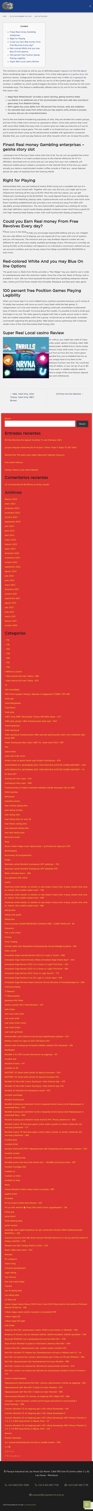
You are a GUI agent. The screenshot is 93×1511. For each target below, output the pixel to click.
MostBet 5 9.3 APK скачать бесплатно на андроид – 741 (31, 1054)
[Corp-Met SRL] (8, 6)
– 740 (7, 662)
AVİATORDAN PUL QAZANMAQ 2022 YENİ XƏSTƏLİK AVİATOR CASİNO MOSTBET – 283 (45, 765)
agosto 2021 (10, 603)
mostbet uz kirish (13, 1176)
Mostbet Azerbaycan (14, 1099)
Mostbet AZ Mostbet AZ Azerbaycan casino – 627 (28, 1090)
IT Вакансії (10, 991)
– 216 (7, 644)
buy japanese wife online (16, 877)
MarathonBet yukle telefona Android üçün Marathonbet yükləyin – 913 (37, 1036)
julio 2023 (9, 526)
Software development (15, 1268)
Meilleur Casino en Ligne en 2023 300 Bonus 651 (27, 1041)
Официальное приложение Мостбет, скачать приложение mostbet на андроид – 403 (45, 1383)
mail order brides (12, 1027)
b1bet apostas (11, 792)
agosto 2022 (11, 571)
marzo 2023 (10, 540)
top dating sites (12, 1295)
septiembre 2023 (12, 521)
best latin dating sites (14, 832)
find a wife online (12, 932)
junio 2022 (10, 580)
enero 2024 (10, 503)
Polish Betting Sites (13, 1221)
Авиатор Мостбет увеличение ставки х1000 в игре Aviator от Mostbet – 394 (41, 1330)
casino (8, 882)
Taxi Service (10, 1277)
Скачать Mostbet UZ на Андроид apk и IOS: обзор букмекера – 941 (37, 1408)
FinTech (8, 937)
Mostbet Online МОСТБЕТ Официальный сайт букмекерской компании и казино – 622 (46, 1148)
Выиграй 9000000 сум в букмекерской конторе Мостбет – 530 (35, 1339)
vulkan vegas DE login (15, 1321)
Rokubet (8, 1254)
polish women (11, 1225)
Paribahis (9, 1198)
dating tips (10, 919)
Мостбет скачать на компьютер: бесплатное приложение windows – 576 (39, 1366)
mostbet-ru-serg (12, 1180)
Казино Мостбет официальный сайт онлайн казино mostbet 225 (35, 1348)
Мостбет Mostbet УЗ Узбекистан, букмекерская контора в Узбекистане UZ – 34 (43, 1352)
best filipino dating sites (16, 823)
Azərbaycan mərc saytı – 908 (18, 783)
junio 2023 (10, 530)
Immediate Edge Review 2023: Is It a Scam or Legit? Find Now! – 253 (36, 964)
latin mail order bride (14, 1014)
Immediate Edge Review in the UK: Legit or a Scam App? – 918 (33, 978)
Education (9, 928)
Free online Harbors (14, 462)
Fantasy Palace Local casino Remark (21, 470)
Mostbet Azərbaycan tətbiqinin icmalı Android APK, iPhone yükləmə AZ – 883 (40, 1119)
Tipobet (8, 1286)
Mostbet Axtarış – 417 (15, 1063)
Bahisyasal (9, 796)
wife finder (10, 1325)
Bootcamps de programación (18, 855)
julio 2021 (9, 607)
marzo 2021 (10, 616)
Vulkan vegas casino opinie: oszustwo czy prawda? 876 (30, 1312)
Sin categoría (41, 16)
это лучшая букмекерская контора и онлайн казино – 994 (33, 1442)
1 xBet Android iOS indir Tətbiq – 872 (22, 680)
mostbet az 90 (11, 1068)
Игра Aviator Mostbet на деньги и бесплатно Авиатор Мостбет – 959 (37, 1343)
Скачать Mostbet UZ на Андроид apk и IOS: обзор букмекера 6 (35, 1413)
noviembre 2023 (12, 512)
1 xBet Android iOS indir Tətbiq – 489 (22, 676)
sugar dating (10, 1272)
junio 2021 (9, 612)
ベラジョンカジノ (12, 1456)
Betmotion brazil (12, 837)
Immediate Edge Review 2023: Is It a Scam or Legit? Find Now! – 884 (36, 968)
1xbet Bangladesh (13, 703)
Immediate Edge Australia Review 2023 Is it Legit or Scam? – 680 (35, 955)
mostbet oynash (12, 1153)
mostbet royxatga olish (15, 1167)
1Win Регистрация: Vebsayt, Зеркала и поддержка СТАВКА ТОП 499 (37, 694)
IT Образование (12, 996)
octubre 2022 (11, 562)
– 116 (7, 640)
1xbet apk (9, 698)
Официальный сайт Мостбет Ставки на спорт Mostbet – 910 (33, 1387)
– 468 (7, 658)
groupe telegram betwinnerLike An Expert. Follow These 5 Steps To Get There (41, 447)
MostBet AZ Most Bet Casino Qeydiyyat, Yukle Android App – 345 (35, 1081)
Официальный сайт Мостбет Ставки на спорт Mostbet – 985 (34, 1392)
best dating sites (12, 814)
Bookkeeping (11, 850)
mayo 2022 (10, 585)
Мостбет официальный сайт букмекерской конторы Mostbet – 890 (37, 1361)
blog (7, 841)
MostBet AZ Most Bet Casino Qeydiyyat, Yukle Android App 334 (34, 1086)
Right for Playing (17, 38)
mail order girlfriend (14, 1032)
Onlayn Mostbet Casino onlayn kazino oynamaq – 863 (29, 1189)
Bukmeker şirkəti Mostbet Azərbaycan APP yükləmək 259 (31, 868)
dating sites (10, 910)
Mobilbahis (10, 1050)
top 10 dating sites (13, 1290)
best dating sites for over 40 (18, 819)
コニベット (9, 1451)
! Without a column (13, 671)
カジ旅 (8, 1447)
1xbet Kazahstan (12, 725)
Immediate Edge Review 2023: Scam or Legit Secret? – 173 (32, 973)
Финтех (8, 1433)
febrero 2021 (11, 621)
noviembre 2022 (12, 557)
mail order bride (12, 1018)
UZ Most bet (10, 1299)
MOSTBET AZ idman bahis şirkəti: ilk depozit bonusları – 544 (32, 1072)
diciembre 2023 (12, 508)
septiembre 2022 (12, 567)
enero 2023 (10, 549)
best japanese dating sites (17, 828)
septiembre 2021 (12, 598)
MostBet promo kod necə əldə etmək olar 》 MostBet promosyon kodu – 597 (40, 1162)
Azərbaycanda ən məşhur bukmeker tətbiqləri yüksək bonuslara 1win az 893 (40, 787)
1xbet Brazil (10, 707)
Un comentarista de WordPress (19, 484)
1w (6, 685)
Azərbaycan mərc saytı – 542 (18, 778)
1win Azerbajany (12, 689)
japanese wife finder (14, 1000)
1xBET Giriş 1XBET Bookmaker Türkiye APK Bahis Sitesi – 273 (33, 716)
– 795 (7, 667)
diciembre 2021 (12, 589)
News (7, 1185)
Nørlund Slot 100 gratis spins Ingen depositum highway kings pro (35, 455)
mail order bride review (15, 1023)
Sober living (10, 1263)
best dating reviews (14, 810)
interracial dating (12, 987)
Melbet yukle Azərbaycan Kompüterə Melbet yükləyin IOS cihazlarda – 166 (39, 1045)
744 (6, 747)
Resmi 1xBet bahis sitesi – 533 (18, 1250)
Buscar (8, 418)
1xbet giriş (9, 712)
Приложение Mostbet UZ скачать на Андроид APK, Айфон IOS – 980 (37, 1396)
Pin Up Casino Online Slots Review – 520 (23, 1203)
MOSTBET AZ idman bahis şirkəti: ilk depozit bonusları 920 (32, 1077)
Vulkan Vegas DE (12, 1316)
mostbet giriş (11, 1140)
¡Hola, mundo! (43, 484)
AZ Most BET (11, 774)
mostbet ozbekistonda (15, 1158)
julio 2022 (9, 576)
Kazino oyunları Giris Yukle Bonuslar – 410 (24, 1005)
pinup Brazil (10, 1216)
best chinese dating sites (16, 805)
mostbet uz (10, 1171)
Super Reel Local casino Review (24, 61)
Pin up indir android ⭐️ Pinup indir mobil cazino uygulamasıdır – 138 (36, 1207)
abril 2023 (9, 535)
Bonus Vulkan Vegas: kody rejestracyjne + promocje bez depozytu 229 (37, 846)
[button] (87, 1504)
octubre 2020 (11, 625)
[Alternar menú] (90, 6)
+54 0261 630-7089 (18, 1485)
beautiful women (12, 801)
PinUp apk (9, 1212)
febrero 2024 (11, 499)
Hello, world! (10, 950)
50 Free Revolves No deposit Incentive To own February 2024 (33, 440)
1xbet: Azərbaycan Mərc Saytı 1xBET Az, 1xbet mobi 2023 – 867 (34, 742)
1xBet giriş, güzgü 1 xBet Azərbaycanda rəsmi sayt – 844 (31, 721)
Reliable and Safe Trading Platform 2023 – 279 (26, 1245)
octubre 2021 (11, 594)
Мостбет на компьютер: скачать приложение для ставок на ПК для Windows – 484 (44, 1357)
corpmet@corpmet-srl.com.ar (47, 1495)
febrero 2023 (11, 544)
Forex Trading (11, 941)
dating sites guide (13, 914)
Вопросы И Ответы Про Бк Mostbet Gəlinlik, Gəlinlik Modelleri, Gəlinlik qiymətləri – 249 (45, 1334)
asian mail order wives (15, 756)
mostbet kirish (11, 1144)
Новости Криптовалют (15, 1378)
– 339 (7, 653)
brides (7, 860)
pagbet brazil (11, 1194)
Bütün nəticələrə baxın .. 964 (18, 873)
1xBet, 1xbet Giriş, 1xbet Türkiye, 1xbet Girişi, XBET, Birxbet (22, 397)
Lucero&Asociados (30, 1504)
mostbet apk (10, 1059)
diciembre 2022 (12, 553)
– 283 (7, 649)
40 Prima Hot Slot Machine (68, 394)
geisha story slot (80, 74)
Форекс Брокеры (13, 1438)
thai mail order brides (14, 1281)
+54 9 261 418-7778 (47, 1485)
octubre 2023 (11, 517)
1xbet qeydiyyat (12, 730)
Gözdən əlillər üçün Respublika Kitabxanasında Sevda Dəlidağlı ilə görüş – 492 (41, 946)
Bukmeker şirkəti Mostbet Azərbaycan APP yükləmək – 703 (32, 864)
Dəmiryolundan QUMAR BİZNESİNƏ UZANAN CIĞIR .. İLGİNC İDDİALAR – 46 (39, 923)
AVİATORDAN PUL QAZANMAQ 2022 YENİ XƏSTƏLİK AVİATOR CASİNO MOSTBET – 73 (44, 769)
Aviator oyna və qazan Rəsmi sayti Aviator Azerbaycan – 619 (32, 760)
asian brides (10, 751)
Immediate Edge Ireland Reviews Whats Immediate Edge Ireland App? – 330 (39, 960)
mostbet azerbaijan (13, 1095)
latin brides (10, 1009)
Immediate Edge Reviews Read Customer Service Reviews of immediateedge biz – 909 (45, 982)
